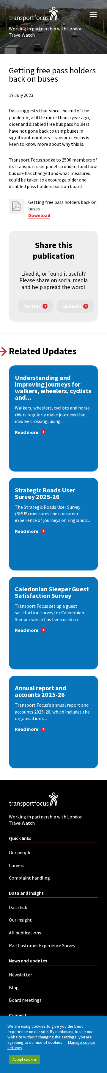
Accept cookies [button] (24, 1059)
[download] (16, 206)
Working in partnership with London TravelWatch (46, 32)
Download (39, 215)
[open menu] (93, 14)
